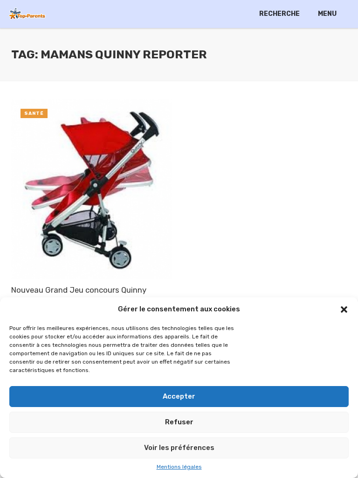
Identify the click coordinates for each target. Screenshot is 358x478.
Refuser (179, 422)
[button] (344, 309)
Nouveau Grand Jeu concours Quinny (78, 290)
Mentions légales (179, 467)
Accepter (179, 396)
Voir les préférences (179, 447)
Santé (34, 113)
